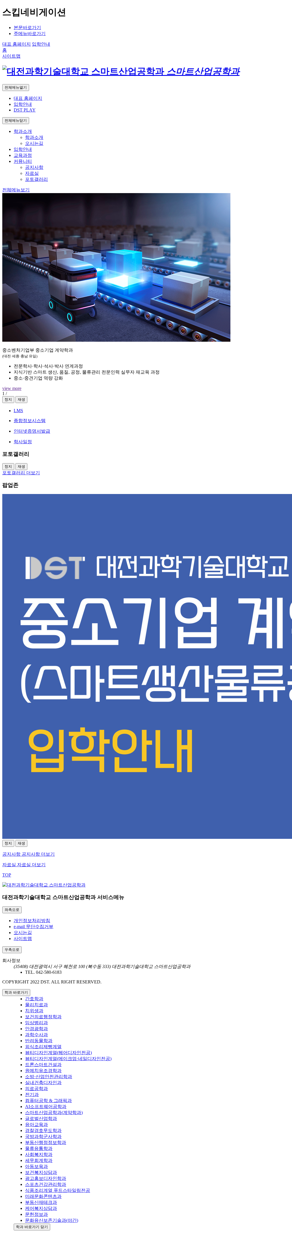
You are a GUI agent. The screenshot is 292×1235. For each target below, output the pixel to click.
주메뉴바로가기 (30, 33)
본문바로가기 (27, 27)
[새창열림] (146, 667)
